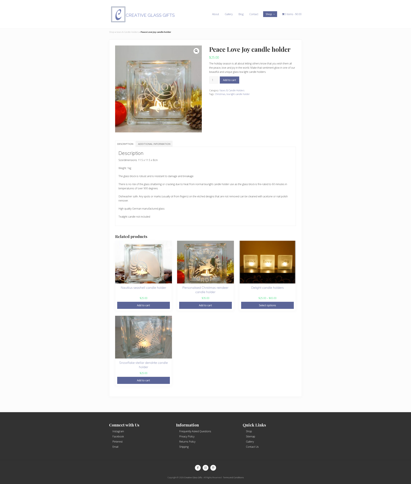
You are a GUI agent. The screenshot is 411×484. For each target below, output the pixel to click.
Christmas (220, 94)
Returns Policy (187, 441)
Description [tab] (125, 143)
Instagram (118, 431)
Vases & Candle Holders (127, 32)
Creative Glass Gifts (193, 477)
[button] (196, 51)
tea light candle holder (238, 94)
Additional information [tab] (154, 143)
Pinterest (117, 441)
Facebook (118, 436)
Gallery (250, 441)
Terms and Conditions (233, 477)
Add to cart (229, 80)
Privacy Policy (186, 436)
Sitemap (250, 436)
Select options (267, 305)
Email (115, 446)
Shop (111, 32)
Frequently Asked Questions (195, 431)
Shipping (184, 446)
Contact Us (252, 446)
